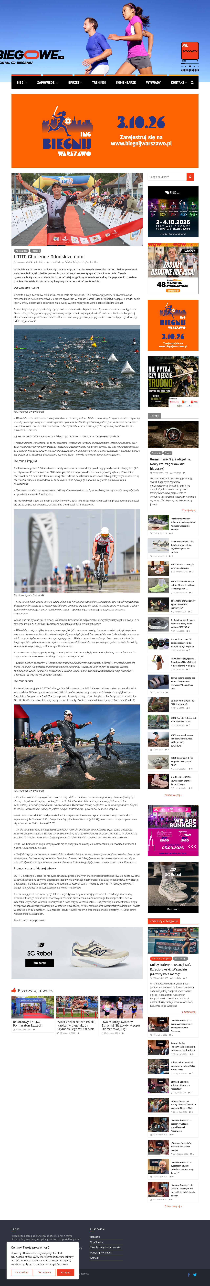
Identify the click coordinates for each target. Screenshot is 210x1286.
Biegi (20, 82)
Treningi (99, 82)
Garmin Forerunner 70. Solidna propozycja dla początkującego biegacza (182, 643)
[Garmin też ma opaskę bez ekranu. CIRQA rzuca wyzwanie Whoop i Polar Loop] (158, 676)
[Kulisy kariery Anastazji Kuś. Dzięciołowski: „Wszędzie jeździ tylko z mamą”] (173, 928)
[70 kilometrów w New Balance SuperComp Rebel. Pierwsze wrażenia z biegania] (158, 517)
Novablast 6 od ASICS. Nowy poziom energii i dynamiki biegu (181, 780)
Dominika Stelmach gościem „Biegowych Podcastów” (180, 1085)
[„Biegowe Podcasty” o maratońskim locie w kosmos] (158, 1141)
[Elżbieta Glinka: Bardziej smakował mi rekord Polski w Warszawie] (158, 1060)
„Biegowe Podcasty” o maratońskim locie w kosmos (181, 1146)
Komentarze (126, 82)
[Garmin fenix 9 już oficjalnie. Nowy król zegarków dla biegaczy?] (173, 423)
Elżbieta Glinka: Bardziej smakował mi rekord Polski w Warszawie (183, 1066)
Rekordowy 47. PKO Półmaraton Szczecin (27, 1023)
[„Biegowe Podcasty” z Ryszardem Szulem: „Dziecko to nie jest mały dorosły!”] (158, 1160)
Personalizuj (21, 1272)
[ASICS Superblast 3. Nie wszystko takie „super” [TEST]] (158, 756)
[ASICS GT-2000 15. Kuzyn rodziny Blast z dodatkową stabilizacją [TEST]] (158, 580)
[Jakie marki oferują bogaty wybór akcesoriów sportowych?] (158, 599)
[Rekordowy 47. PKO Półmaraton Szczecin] (32, 998)
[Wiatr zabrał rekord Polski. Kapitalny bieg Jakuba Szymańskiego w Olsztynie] (77, 998)
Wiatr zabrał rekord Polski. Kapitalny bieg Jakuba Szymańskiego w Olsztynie (76, 1025)
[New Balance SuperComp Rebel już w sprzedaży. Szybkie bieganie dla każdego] (158, 539)
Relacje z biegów (81, 262)
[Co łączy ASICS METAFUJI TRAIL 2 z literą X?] (158, 699)
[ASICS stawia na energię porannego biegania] (158, 562)
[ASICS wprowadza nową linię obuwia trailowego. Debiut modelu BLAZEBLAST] (158, 733)
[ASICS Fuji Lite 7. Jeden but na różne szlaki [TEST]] (158, 716)
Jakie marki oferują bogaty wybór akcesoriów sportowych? (183, 604)
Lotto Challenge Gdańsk (61, 262)
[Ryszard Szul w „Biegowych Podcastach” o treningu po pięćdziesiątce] (158, 1041)
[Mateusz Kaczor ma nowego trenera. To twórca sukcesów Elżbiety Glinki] (158, 1099)
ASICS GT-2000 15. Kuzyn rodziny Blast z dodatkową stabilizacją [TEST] (183, 585)
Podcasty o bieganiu (164, 921)
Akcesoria (156, 453)
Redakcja (40, 262)
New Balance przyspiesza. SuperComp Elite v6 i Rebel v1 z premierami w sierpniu (183, 662)
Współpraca (96, 1242)
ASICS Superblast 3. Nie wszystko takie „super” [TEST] (182, 761)
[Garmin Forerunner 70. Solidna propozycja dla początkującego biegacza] (158, 637)
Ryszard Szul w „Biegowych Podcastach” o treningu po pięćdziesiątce (183, 1047)
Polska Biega (21, 250)
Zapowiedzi (46, 82)
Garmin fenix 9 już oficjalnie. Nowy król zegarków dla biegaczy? (170, 463)
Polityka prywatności (101, 1252)
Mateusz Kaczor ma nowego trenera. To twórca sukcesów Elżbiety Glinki (183, 1104)
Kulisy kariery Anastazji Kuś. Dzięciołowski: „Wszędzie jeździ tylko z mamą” (170, 969)
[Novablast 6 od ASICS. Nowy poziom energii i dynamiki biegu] (158, 775)
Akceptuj (65, 1272)
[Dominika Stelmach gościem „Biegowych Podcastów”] (158, 1080)
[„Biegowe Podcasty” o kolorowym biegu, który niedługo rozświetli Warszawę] (158, 1018)
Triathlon (35, 250)
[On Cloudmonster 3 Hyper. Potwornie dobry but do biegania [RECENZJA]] (158, 618)
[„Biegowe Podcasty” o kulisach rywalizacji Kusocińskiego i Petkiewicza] (158, 1118)
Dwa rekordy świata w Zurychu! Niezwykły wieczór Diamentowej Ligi (121, 1025)
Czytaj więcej (189, 510)
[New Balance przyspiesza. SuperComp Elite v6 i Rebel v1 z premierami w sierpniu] (158, 657)
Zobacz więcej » (173, 794)
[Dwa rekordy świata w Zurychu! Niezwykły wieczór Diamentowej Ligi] (121, 998)
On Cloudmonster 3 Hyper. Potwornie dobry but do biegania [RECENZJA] (183, 623)
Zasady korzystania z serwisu (105, 1247)
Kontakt (177, 82)
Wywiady (153, 82)
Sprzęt (73, 82)
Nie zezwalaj (44, 1272)
